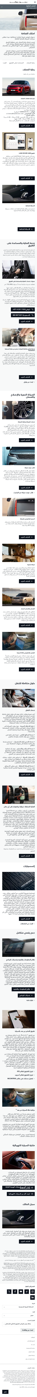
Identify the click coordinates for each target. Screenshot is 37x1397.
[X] (9, 1291)
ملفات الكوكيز (32, 1352)
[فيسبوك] (15, 1291)
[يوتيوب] (21, 1291)
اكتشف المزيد (25, 126)
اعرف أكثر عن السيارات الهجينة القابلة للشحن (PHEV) (17, 1187)
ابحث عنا (33, 1344)
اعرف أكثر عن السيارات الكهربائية (19, 1194)
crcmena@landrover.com (15, 113)
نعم (5, 1392)
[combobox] (18, 1307)
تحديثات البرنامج (25, 995)
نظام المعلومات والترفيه (21, 989)
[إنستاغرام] (32, 1291)
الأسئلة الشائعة (24, 229)
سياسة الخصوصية (30, 1348)
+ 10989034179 (24, 112)
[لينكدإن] (32, 1297)
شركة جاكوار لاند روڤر (30, 1359)
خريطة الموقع (32, 1355)
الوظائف (33, 1337)
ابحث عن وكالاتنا (27, 1330)
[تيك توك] (26, 1291)
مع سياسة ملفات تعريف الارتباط (16, 1382)
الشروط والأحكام (31, 1341)
